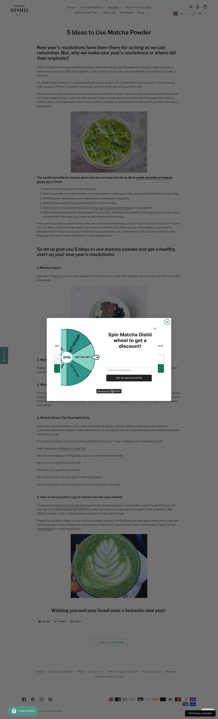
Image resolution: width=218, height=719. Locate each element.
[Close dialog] (167, 322)
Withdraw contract (200, 713)
